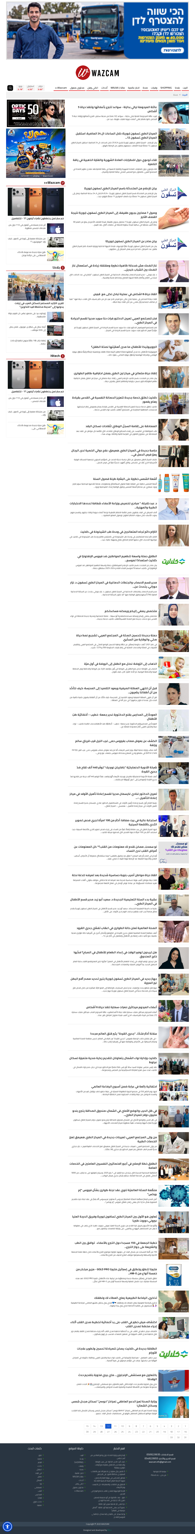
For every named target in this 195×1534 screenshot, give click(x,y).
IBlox (109, 1530)
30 (87, 1432)
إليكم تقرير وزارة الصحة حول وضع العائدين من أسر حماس (109, 1456)
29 (94, 1432)
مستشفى (39, 1487)
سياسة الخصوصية (161, 1471)
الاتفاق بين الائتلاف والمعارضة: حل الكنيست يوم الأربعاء (110, 1486)
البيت (185, 87)
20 (157, 1432)
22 (143, 1432)
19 (164, 1432)
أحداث (104, 87)
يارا (42, 1484)
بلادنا (177, 87)
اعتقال (41, 1469)
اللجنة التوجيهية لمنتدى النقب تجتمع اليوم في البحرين (109, 1492)
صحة (145, 87)
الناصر (41, 1462)
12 (108, 1426)
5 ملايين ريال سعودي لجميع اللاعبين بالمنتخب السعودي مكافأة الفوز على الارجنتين (109, 1473)
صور (42, 1455)
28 (101, 1432)
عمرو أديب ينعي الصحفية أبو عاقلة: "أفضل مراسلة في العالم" (110, 1509)
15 (87, 1426)
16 (185, 1432)
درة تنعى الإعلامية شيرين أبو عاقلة (113, 1504)
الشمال (41, 1480)
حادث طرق (39, 1501)
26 (115, 1432)
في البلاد (40, 1473)
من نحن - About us (160, 1475)
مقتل (41, 1476)
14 (94, 1426)
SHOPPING (166, 87)
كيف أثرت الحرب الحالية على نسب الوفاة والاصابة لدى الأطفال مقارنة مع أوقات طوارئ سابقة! (111, 1464)
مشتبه (41, 1505)
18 (171, 1432)
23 (136, 1432)
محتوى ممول (77, 87)
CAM (41, 1498)
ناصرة (41, 1459)
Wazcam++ (61, 87)
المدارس (40, 1494)
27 (108, 1432)
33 (171, 1437)
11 (115, 1426)
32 (178, 1437)
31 (185, 1437)
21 (150, 1432)
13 (101, 1426)
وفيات (154, 87)
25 (122, 1432)
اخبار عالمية (134, 87)
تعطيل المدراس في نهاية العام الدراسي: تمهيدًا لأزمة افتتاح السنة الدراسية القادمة (111, 1479)
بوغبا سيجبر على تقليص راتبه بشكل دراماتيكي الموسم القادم (110, 1515)
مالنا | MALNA (118, 87)
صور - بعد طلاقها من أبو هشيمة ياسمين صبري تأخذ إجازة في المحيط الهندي (111, 1499)
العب (41, 1491)
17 (178, 1432)
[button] (7, 1526)
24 (129, 1432)
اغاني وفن (92, 87)
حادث (41, 1466)
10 (122, 1426)
